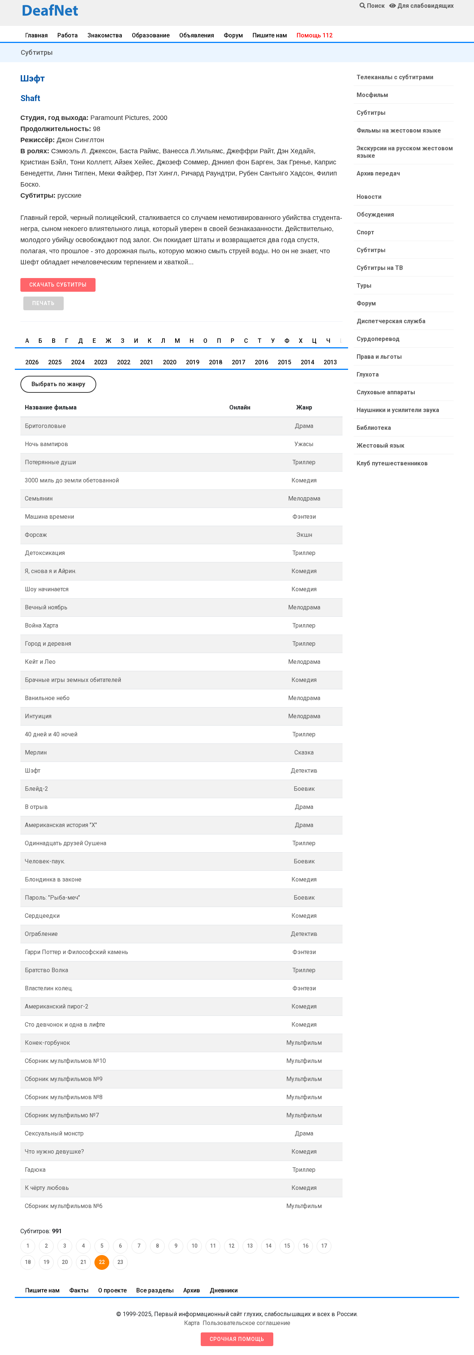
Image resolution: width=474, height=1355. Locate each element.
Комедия (304, 480)
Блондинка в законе (53, 879)
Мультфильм (304, 1042)
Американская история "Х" (61, 825)
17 (324, 1246)
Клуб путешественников (392, 463)
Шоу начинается (47, 589)
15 (287, 1246)
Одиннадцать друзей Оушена (65, 843)
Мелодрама (304, 498)
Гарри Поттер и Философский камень (76, 952)
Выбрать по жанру (58, 384)
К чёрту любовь (47, 1187)
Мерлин (36, 752)
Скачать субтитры (58, 285)
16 (305, 1246)
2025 (54, 362)
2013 (330, 362)
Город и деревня (48, 643)
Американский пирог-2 (57, 1006)
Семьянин (39, 498)
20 (65, 1262)
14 (268, 1246)
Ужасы (304, 444)
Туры (364, 285)
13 (250, 1246)
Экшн (304, 534)
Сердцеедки (42, 915)
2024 (77, 362)
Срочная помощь (237, 1339)
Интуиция (38, 716)
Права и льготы (379, 356)
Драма (304, 425)
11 (213, 1246)
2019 (192, 362)
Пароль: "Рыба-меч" (52, 897)
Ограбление (41, 933)
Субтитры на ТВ (380, 267)
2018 (215, 362)
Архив (191, 1290)
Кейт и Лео (40, 661)
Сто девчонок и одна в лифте (65, 1024)
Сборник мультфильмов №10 (65, 1060)
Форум (233, 35)
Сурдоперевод (378, 338)
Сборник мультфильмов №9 (64, 1079)
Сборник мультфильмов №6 (64, 1206)
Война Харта (41, 625)
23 (120, 1262)
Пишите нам (270, 35)
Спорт (365, 232)
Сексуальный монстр (54, 1133)
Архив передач (378, 173)
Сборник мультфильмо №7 (62, 1115)
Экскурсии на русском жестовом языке (405, 152)
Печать (43, 303)
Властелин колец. (49, 988)
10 (194, 1246)
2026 (32, 362)
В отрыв (36, 806)
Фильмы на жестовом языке (399, 130)
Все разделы (155, 1290)
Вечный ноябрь (46, 607)
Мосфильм (372, 94)
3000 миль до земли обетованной (72, 480)
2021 (146, 362)
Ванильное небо (47, 698)
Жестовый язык (380, 445)
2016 (261, 362)
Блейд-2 (36, 788)
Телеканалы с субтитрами (395, 77)
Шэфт (32, 770)
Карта (192, 1322)
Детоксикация (45, 552)
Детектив (304, 770)
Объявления (196, 35)
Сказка (304, 752)
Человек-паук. (45, 861)
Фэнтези (304, 516)
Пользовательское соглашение (246, 1322)
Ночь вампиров (46, 444)
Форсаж (36, 534)
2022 (123, 362)
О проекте (112, 1290)
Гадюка (35, 1169)
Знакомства (104, 35)
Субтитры (37, 52)
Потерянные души (50, 462)
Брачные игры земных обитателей (73, 679)
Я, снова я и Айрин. (50, 571)
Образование (151, 35)
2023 (100, 362)
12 (231, 1246)
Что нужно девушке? (54, 1151)
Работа (67, 35)
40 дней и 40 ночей (51, 734)
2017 (238, 362)
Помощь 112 (315, 35)
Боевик (304, 788)
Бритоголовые (45, 425)
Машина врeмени (49, 516)
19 (46, 1262)
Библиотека (374, 427)
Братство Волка (46, 970)
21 (83, 1262)
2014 (307, 362)
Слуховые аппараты (386, 392)
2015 (284, 362)
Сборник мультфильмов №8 (64, 1097)
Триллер (304, 462)
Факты (79, 1290)
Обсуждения (375, 214)
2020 (169, 362)
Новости (369, 196)
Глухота (368, 374)
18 (28, 1262)
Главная (36, 35)
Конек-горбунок (47, 1042)
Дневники (224, 1290)
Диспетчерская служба (391, 321)
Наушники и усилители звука (398, 410)
